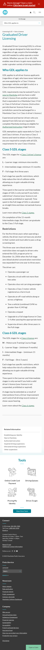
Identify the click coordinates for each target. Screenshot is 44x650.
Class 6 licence (27, 338)
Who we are (6, 612)
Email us (5, 530)
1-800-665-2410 (14, 528)
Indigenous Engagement (9, 617)
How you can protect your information (14, 633)
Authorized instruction (12, 441)
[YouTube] (17, 551)
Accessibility (6, 625)
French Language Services (10, 628)
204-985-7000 (15, 526)
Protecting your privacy (9, 635)
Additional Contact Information (12, 546)
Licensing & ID (7, 31)
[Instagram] (15, 551)
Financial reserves (8, 620)
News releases (6, 586)
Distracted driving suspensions (15, 446)
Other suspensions (10, 449)
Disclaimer (5, 641)
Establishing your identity (13, 435)
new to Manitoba (9, 95)
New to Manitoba (10, 438)
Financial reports (7, 591)
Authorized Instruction (12, 127)
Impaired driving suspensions (14, 444)
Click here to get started (24, 5)
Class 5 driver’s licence (31, 154)
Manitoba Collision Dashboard (12, 599)
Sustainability (6, 622)
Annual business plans (9, 615)
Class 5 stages (28, 212)
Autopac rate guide (8, 597)
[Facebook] (12, 551)
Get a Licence (19, 31)
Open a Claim (33, 647)
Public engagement (8, 594)
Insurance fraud (7, 630)
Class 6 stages (28, 405)
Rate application (7, 589)
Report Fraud (6, 544)
